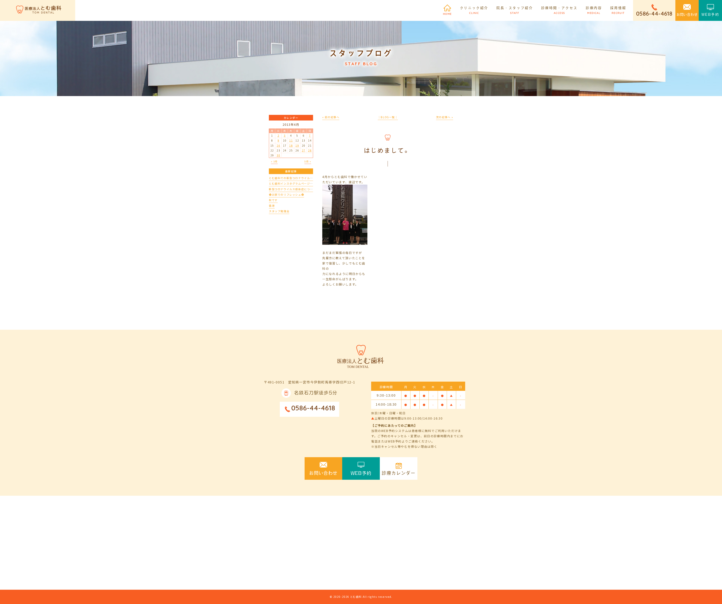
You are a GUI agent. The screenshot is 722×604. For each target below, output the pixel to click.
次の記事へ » (444, 117)
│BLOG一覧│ (388, 117)
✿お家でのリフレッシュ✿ (286, 194)
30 (278, 155)
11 (291, 140)
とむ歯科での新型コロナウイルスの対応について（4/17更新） (310, 178)
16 (278, 145)
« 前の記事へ (330, 117)
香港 (272, 206)
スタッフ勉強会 (279, 211)
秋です (273, 200)
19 (297, 145)
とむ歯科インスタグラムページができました (298, 183)
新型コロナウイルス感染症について (292, 189)
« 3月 (274, 161)
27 (303, 150)
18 (291, 145)
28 (310, 150)
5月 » (307, 161)
